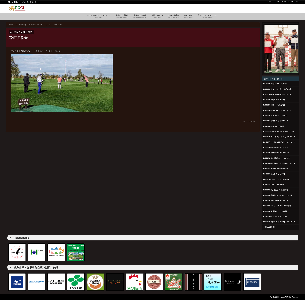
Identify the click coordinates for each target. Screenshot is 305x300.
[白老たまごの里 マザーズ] (135, 282)
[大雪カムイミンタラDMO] (56, 252)
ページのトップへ (249, 121)
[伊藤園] (76, 282)
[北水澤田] (213, 282)
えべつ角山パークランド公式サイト (47, 51)
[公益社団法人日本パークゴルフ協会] (17, 252)
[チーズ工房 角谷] (174, 282)
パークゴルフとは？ (274, 1)
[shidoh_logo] (56, 282)
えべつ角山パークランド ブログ (21, 32)
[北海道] (37, 252)
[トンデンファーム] (95, 282)
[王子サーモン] (115, 282)
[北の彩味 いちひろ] (193, 282)
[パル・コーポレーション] (37, 282)
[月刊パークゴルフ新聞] (76, 252)
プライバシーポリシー (290, 1)
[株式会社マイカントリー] (252, 282)
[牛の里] (154, 282)
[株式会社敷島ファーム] (232, 282)
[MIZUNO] (17, 282)
